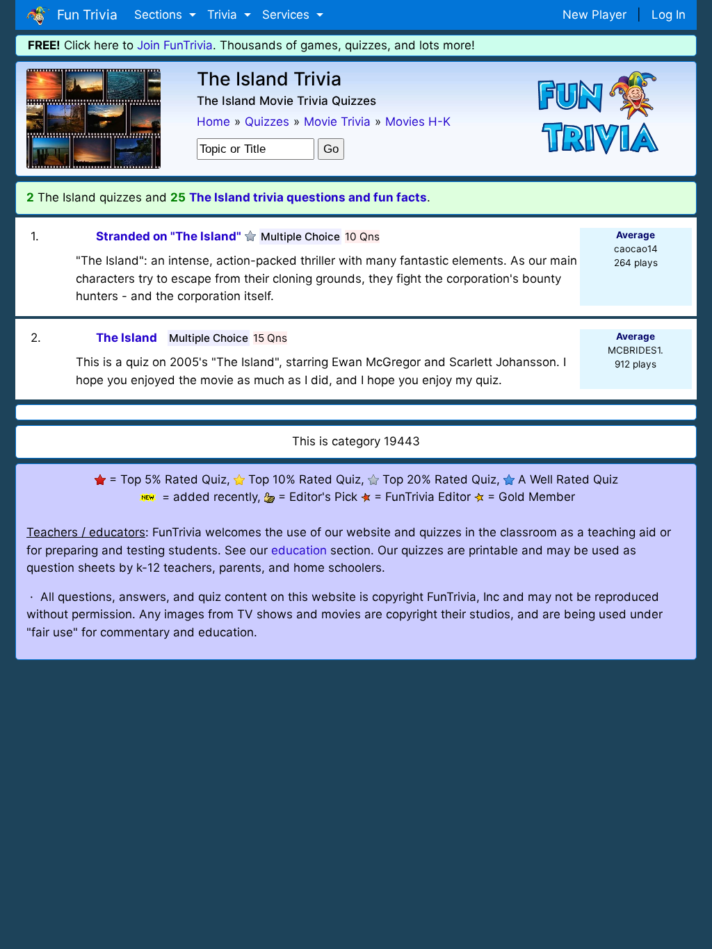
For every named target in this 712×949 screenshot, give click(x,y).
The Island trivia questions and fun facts (308, 197)
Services (287, 15)
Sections (160, 15)
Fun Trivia (84, 14)
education (299, 550)
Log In (669, 15)
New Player (594, 15)
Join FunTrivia (175, 45)
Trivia (224, 15)
